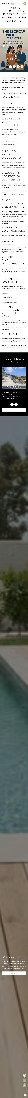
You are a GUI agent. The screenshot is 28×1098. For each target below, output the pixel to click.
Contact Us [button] (14, 973)
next (16, 404)
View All (14, 409)
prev (12, 404)
